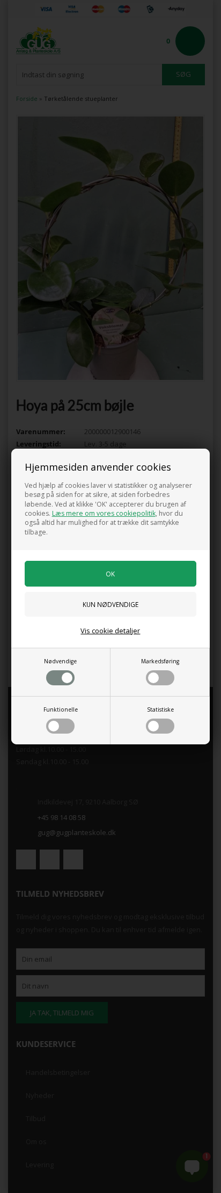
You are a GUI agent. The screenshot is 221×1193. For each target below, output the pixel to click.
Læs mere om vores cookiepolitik (104, 513)
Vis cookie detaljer (110, 630)
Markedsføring (160, 661)
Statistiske (160, 709)
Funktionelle (60, 709)
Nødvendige (60, 661)
